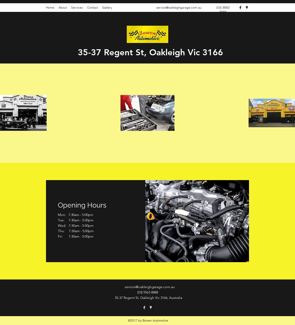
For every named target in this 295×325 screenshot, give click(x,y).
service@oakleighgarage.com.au (178, 8)
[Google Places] (247, 7)
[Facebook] (240, 7)
